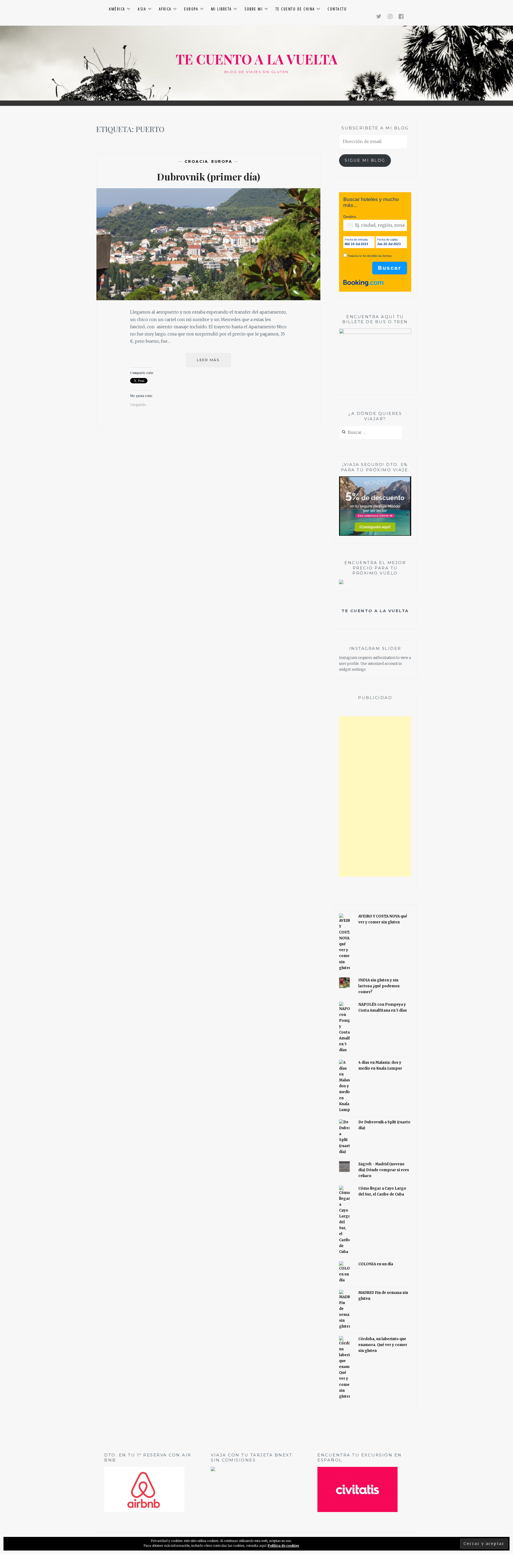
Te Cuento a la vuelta (375, 610)
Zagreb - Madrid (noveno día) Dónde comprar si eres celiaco (383, 1170)
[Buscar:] (370, 432)
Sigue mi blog (365, 160)
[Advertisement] (375, 796)
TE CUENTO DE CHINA (295, 8)
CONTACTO (337, 8)
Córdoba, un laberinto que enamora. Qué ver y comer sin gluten (382, 1345)
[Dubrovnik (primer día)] (208, 298)
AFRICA (165, 8)
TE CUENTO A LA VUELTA (256, 59)
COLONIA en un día (375, 1264)
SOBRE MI (253, 8)
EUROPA (191, 8)
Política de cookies (283, 1546)
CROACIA (196, 161)
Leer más (214, 362)
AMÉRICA (117, 8)
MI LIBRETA (221, 8)
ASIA (142, 8)
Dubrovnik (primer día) (208, 176)
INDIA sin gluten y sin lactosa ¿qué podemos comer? (379, 986)
